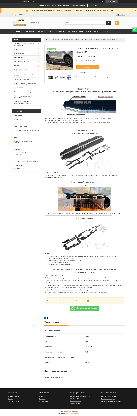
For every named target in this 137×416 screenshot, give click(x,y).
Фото (88, 31)
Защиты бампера (19, 49)
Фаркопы (17, 66)
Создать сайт (23, 1)
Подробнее (93, 5)
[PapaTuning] (20, 26)
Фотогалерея (43, 401)
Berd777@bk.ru (20, 165)
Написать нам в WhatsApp (109, 396)
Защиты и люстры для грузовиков (25, 84)
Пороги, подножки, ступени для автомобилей (24, 44)
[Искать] (108, 23)
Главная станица (13, 396)
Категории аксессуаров (33, 31)
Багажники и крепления (21, 61)
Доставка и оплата (75, 31)
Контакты (60, 31)
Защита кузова (19, 53)
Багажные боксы (19, 57)
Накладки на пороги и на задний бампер (25, 74)
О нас (50, 31)
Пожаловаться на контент (72, 413)
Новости (97, 31)
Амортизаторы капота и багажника (22, 96)
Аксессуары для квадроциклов (24, 92)
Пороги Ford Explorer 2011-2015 (76, 39)
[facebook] (45, 318)
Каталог (10, 399)
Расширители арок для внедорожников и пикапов (22, 102)
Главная (17, 31)
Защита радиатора (20, 70)
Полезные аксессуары (21, 79)
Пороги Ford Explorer (58, 39)
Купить (87, 67)
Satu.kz (77, 411)
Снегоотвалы (18, 88)
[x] (47, 318)
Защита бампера (75, 401)
